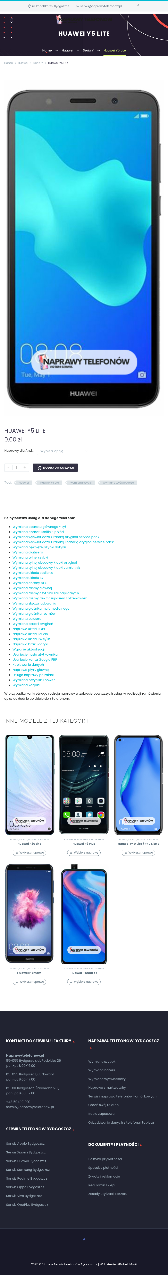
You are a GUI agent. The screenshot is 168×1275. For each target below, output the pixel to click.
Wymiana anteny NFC (29, 583)
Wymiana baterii (101, 1070)
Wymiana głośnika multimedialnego (40, 608)
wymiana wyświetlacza (118, 483)
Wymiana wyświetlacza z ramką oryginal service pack (55, 537)
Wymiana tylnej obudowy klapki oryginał (44, 562)
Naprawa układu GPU (29, 629)
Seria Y (38, 63)
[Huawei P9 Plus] (84, 785)
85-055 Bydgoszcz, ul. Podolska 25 (33, 1060)
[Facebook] (138, 6)
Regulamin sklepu (102, 1185)
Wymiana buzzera (26, 618)
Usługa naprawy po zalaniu (33, 675)
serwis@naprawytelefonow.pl (101, 6)
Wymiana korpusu (26, 685)
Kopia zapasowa (101, 1113)
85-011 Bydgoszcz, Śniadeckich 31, (32, 1088)
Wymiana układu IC (27, 577)
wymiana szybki (81, 483)
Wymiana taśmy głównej (32, 588)
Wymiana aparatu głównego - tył (39, 526)
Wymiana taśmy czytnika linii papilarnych (45, 593)
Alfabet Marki (127, 1264)
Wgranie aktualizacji (28, 649)
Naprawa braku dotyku (30, 644)
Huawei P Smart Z (83, 973)
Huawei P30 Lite (29, 844)
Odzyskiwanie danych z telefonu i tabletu (121, 1122)
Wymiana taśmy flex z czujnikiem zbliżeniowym (49, 598)
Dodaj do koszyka (58, 468)
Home (8, 63)
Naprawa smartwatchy (107, 1087)
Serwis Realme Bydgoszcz (26, 1178)
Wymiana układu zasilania (32, 572)
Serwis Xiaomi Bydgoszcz (26, 1152)
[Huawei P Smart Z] (84, 914)
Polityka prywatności (105, 1159)
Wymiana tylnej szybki (30, 557)
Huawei (23, 63)
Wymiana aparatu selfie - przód (38, 532)
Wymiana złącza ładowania (34, 603)
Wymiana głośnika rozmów (34, 613)
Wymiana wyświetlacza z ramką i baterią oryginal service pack (63, 542)
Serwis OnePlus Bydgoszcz (27, 1204)
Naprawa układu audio (30, 634)
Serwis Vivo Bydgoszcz (24, 1195)
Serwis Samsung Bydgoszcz (28, 1169)
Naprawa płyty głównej (30, 669)
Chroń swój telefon (103, 1105)
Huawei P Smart (29, 973)
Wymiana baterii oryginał (32, 623)
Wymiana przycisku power (33, 680)
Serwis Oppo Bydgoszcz (25, 1187)
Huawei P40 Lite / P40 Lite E (138, 844)
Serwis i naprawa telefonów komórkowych (122, 1096)
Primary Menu (156, 20)
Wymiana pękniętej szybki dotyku (39, 547)
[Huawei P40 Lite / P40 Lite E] (138, 785)
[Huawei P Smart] (29, 914)
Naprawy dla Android (21, 450)
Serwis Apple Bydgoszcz (25, 1143)
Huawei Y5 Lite (49, 483)
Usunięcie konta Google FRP (34, 659)
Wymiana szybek (102, 1061)
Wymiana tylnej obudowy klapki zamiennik (46, 567)
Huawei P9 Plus (84, 844)
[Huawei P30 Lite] (29, 785)
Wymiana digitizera (27, 552)
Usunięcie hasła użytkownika (35, 654)
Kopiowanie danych (28, 664)
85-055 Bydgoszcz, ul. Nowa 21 (30, 1074)
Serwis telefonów (39, 839)
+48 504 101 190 (18, 1102)
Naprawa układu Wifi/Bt (31, 639)
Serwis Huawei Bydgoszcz (26, 1161)
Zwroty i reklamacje (104, 1176)
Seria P (23, 839)
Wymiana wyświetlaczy (107, 1079)
